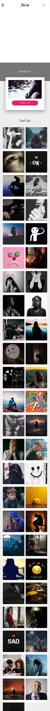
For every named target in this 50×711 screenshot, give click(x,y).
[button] (2, 5)
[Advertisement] (25, 36)
